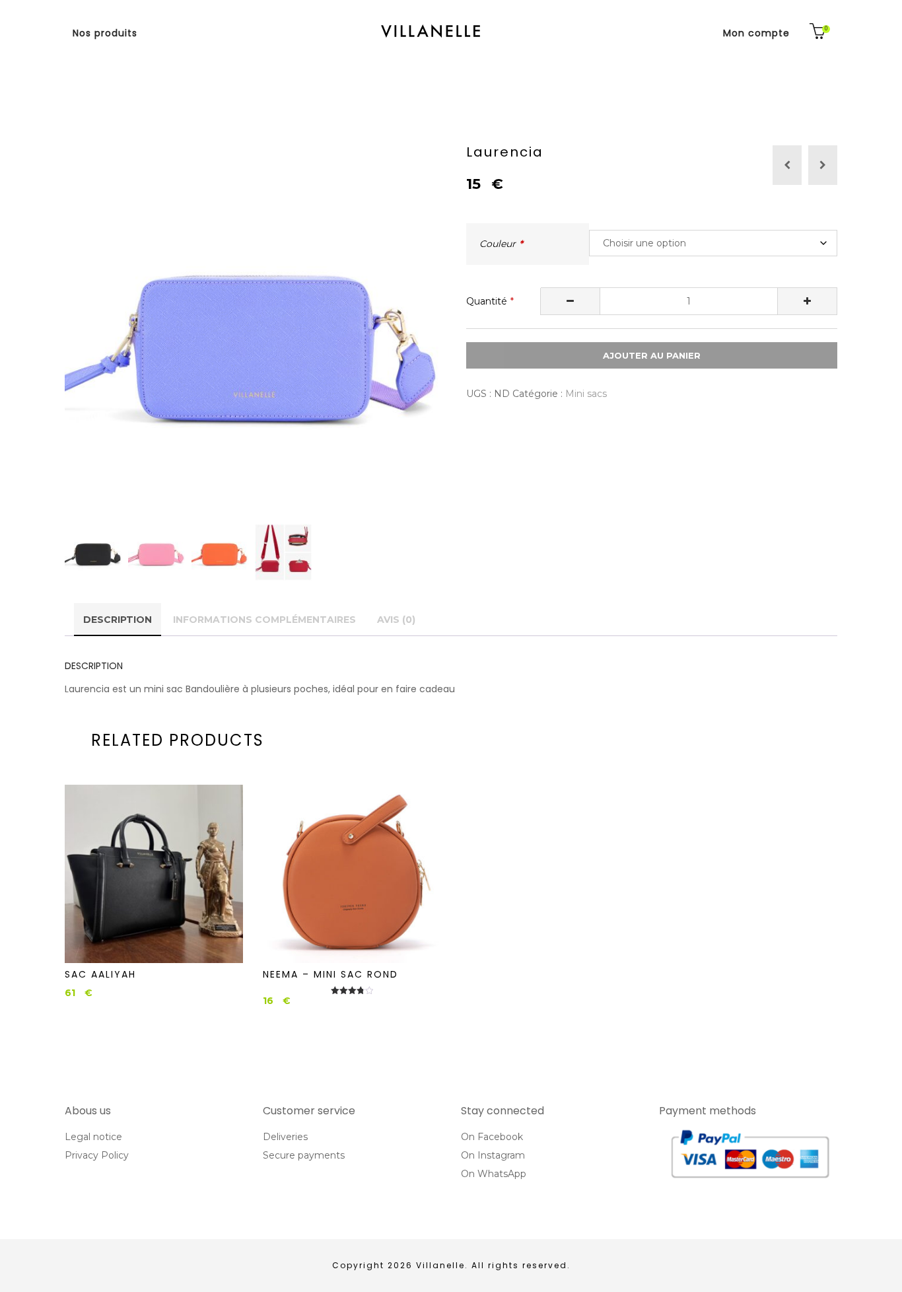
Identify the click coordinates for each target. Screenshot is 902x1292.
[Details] (154, 874)
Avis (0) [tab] (396, 620)
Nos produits (105, 33)
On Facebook (492, 1137)
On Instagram (493, 1155)
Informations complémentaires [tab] (264, 620)
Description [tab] (117, 620)
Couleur (497, 244)
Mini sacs (586, 394)
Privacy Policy (97, 1155)
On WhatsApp (493, 1174)
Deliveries (285, 1137)
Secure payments (304, 1155)
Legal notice (93, 1137)
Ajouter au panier (652, 355)
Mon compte (756, 33)
